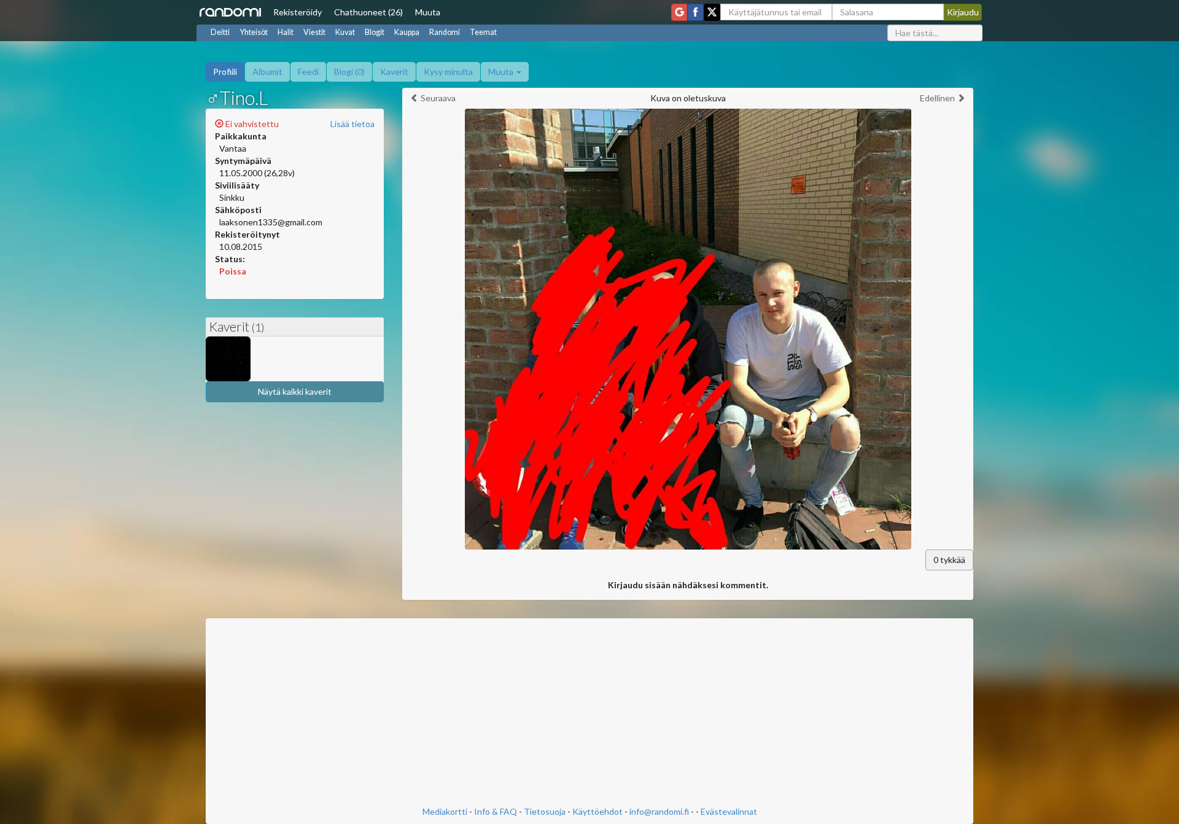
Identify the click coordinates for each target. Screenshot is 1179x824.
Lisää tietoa (352, 124)
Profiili (225, 71)
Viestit (314, 32)
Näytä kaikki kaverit (295, 391)
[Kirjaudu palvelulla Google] (679, 12)
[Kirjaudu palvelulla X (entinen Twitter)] (712, 12)
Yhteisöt (253, 32)
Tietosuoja (545, 811)
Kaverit (394, 71)
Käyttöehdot (597, 811)
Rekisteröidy (297, 12)
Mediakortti (444, 811)
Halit (286, 32)
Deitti (220, 32)
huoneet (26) (368, 12)
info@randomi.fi (659, 811)
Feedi (308, 71)
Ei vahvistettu (251, 124)
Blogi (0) (349, 71)
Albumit (267, 71)
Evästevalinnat (729, 811)
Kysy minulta (448, 71)
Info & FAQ (495, 811)
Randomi (444, 32)
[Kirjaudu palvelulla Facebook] (695, 12)
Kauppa (406, 32)
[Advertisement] (589, 713)
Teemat (483, 32)
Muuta (427, 12)
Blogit (374, 32)
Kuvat (345, 32)
